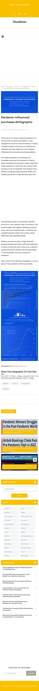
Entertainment (9, 524)
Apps (22, 509)
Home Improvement (27, 536)
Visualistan (21, 686)
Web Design (24, 556)
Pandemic (6, 389)
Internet (7, 540)
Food (6, 532)
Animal (7, 509)
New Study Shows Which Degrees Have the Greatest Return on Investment (17, 616)
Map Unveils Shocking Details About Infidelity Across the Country (15, 602)
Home (12, 5)
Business (5, 383)
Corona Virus (9, 516)
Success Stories (25, 548)
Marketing (8, 544)
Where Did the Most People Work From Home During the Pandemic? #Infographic (17, 467)
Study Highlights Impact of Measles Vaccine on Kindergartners (17, 568)
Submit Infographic (22, 5)
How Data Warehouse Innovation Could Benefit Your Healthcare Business (16, 575)
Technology (8, 552)
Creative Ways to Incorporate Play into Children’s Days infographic (16, 589)
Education (24, 520)
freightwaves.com (20, 366)
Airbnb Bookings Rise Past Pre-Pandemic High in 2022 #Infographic (18, 449)
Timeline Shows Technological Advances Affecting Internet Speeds (16, 595)
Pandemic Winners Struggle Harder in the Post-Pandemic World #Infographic (18, 432)
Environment (25, 524)
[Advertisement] (19, 60)
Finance (23, 528)
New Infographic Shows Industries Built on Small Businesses (17, 582)
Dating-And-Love (26, 516)
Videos (7, 556)
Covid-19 (15, 383)
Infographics (25, 383)
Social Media (25, 544)
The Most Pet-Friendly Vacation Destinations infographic (18, 609)
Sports (7, 548)
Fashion (7, 528)
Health (23, 532)
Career (23, 512)
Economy (7, 520)
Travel (23, 552)
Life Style (24, 540)
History (7, 536)
